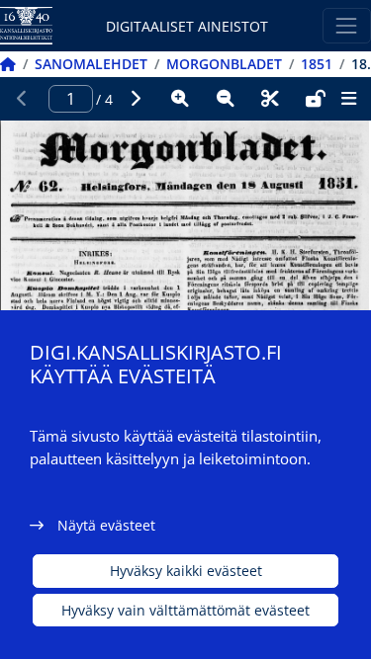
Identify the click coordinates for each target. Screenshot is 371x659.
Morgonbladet (224, 63)
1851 (316, 63)
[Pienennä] (225, 99)
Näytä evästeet (106, 525)
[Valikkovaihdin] (347, 25)
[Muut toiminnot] (348, 99)
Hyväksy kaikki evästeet (186, 570)
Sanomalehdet (91, 63)
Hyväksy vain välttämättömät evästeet (185, 610)
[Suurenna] (180, 99)
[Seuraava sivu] (135, 99)
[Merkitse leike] (270, 99)
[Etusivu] (8, 63)
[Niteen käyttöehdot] (315, 99)
